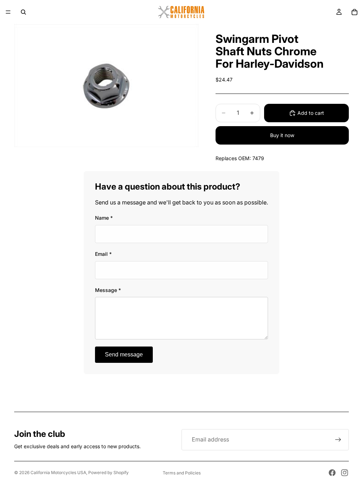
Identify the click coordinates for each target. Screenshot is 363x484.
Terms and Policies (182, 472)
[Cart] (354, 12)
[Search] (23, 12)
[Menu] (8, 12)
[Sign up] (338, 439)
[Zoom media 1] (106, 85)
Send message (124, 354)
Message (108, 290)
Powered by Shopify (108, 472)
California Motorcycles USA (58, 472)
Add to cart (310, 113)
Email (103, 254)
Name (104, 218)
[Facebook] (332, 472)
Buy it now (282, 135)
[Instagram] (344, 472)
